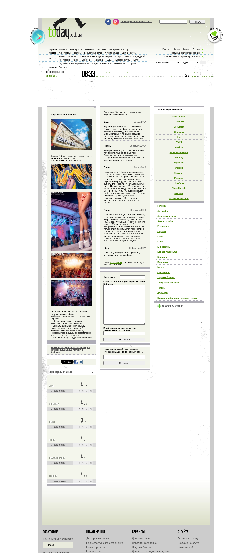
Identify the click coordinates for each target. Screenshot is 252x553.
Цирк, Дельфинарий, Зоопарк (106, 56)
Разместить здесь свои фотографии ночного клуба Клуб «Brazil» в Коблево (70, 349)
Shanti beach (179, 188)
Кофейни (163, 257)
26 (180, 76)
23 (171, 76)
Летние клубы (112, 53)
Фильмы (63, 49)
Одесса (50, 545)
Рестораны (163, 226)
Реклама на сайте (188, 542)
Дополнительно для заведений (150, 551)
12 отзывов (116, 262)
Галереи (162, 206)
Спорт (126, 49)
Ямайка (179, 147)
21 (164, 76)
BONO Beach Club (179, 198)
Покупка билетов (142, 547)
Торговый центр (166, 277)
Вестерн (178, 193)
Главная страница (188, 538)
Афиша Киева (170, 56)
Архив (133, 63)
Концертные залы (167, 252)
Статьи (196, 49)
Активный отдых (167, 216)
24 (174, 76)
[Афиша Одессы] (65, 38)
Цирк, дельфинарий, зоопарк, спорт (177, 298)
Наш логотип (93, 551)
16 (148, 76)
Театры (161, 288)
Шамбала (179, 183)
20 (161, 76)
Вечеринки (114, 49)
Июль (101, 76)
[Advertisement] (126, 9)
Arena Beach (178, 116)
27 (183, 76)
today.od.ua (50, 532)
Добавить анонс (141, 538)
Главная (166, 49)
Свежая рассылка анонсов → (136, 21)
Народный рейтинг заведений (185, 53)
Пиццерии (163, 262)
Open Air (178, 162)
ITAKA (179, 142)
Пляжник (179, 173)
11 (133, 76)
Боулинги (63, 63)
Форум (186, 49)
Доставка (63, 67)
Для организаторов (97, 538)
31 (198, 76)
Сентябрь (205, 76)
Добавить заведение (144, 542)
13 (139, 76)
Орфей (179, 168)
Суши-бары (164, 272)
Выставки (101, 49)
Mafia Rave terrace (179, 152)
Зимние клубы (165, 221)
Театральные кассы (168, 282)
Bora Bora (179, 127)
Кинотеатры (164, 247)
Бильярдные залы (80, 63)
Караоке (162, 231)
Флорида (179, 132)
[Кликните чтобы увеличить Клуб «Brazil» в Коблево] (71, 149)
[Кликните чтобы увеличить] (71, 188)
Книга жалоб (185, 547)
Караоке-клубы (122, 60)
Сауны (95, 63)
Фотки (177, 49)
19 (158, 76)
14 (142, 76)
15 (145, 76)
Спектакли (88, 49)
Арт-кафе (163, 211)
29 (191, 76)
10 (130, 76)
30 (195, 76)
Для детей (163, 293)
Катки (136, 60)
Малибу (179, 157)
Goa (179, 137)
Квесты (161, 241)
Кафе (160, 236)
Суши (109, 60)
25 (177, 76)
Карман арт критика (190, 56)
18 (155, 76)
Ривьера (178, 178)
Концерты (75, 49)
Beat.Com (179, 122)
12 (136, 76)
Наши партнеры (95, 547)
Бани (104, 63)
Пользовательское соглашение (104, 542)
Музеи (161, 267)
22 (167, 76)
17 (152, 76)
